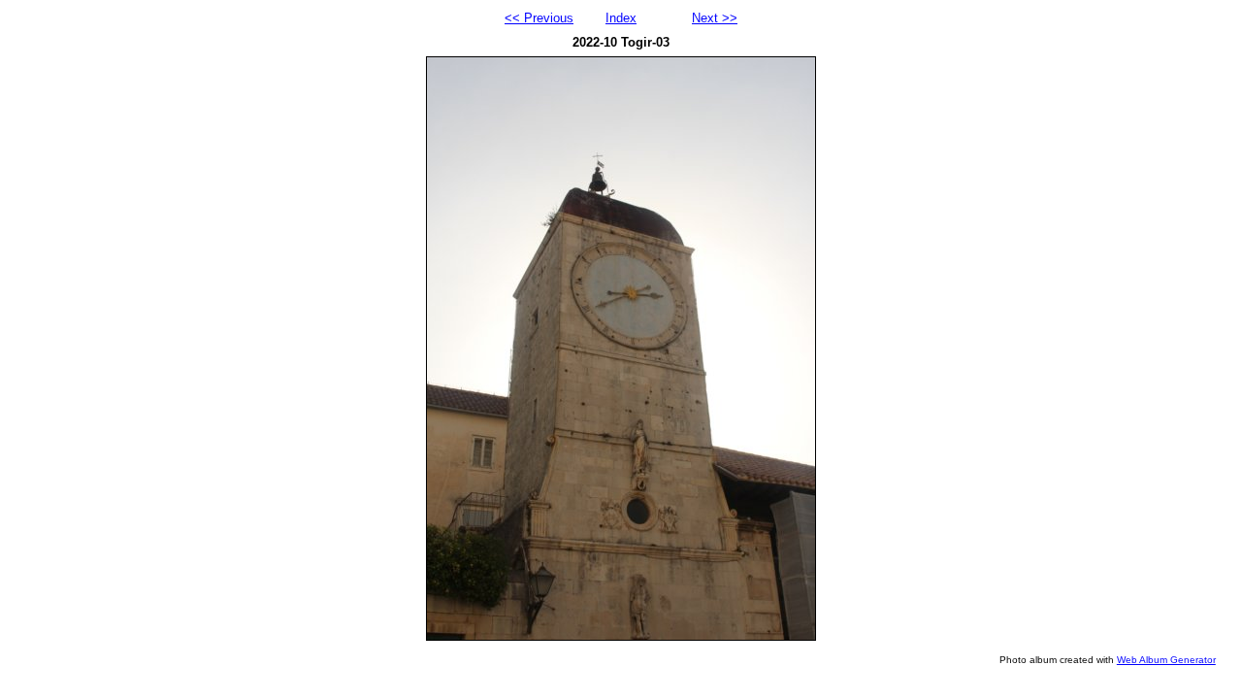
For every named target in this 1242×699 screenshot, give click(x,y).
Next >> (714, 18)
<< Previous (539, 18)
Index (621, 18)
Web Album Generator (1166, 659)
